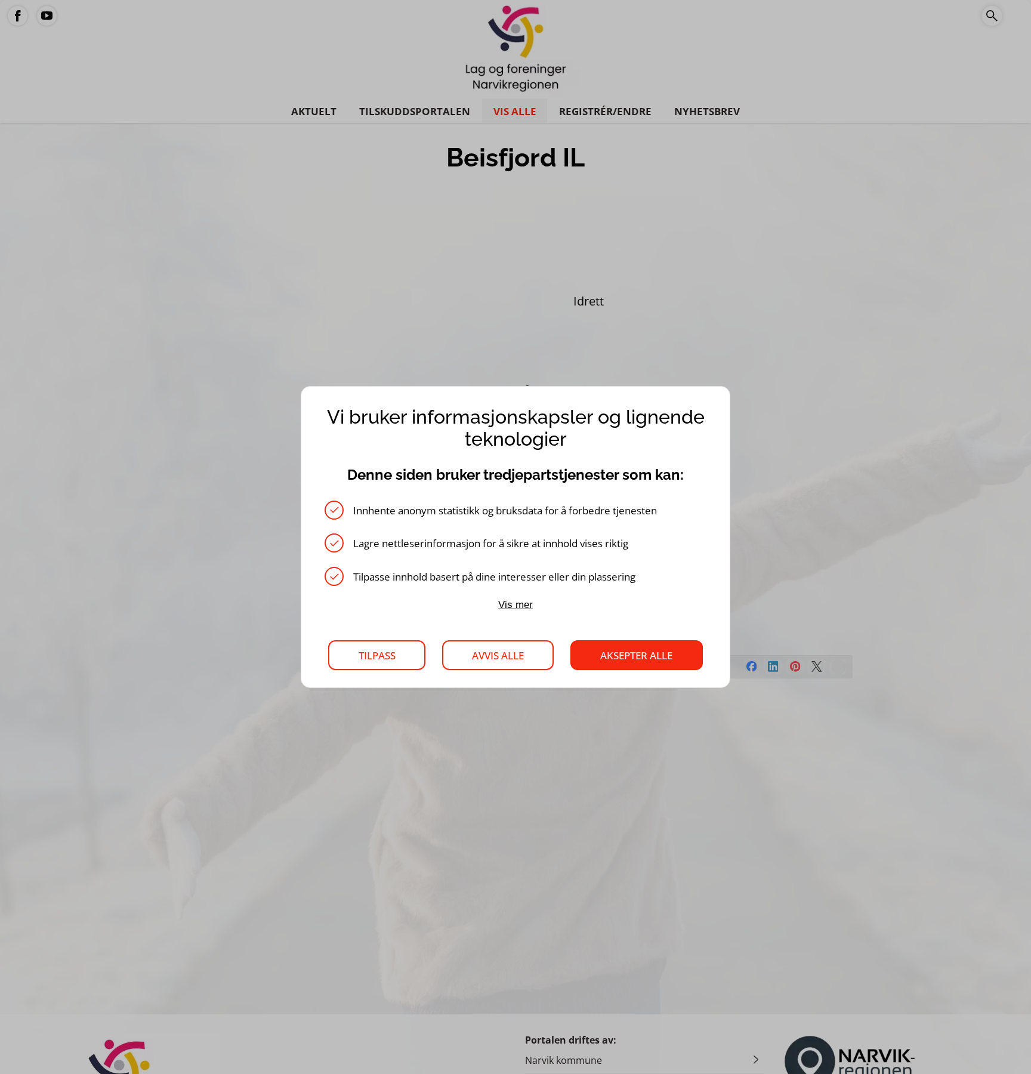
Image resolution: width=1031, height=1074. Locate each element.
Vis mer (515, 604)
